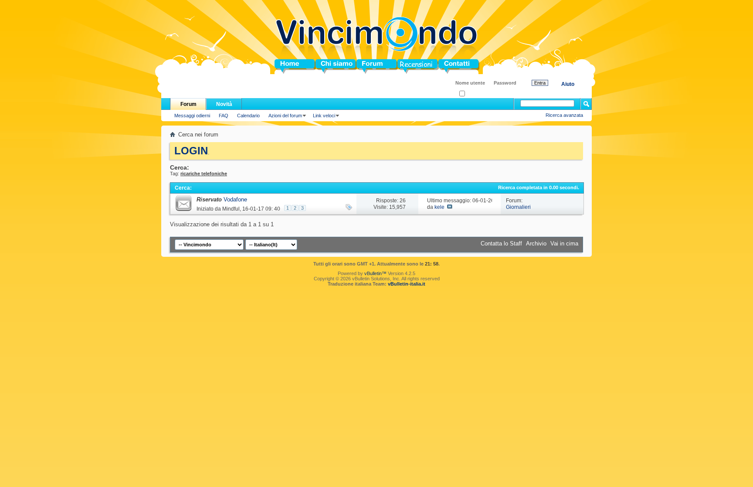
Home (282, 66)
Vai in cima (564, 243)
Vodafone (235, 199)
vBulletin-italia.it (406, 283)
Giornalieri (518, 207)
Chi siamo (329, 66)
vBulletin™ (375, 273)
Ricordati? (475, 94)
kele (439, 207)
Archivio (536, 243)
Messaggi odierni (192, 115)
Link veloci (324, 115)
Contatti (448, 66)
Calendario (248, 115)
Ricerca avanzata (564, 115)
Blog (403, 66)
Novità (224, 104)
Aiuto (567, 84)
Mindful (231, 209)
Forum (365, 66)
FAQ (223, 115)
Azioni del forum (285, 115)
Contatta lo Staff (501, 243)
